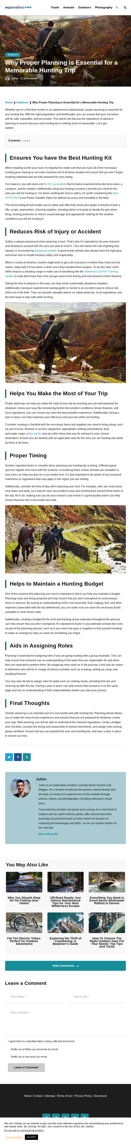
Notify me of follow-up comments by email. (34, 1049)
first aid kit (34, 433)
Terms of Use (65, 1095)
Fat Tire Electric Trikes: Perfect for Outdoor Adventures (24, 941)
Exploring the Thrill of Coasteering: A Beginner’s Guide (65, 941)
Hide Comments (64, 965)
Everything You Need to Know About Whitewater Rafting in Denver (107, 900)
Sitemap (50, 1095)
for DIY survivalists (55, 184)
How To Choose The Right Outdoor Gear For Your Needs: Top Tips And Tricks (107, 942)
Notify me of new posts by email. (29, 1056)
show (25, 140)
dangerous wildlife (45, 250)
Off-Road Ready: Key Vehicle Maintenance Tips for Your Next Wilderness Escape (65, 901)
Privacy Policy (83, 1095)
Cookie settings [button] (13, 1137)
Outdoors (13, 54)
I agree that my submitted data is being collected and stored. (41, 1041)
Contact (38, 1095)
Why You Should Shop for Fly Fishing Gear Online (24, 900)
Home (9, 102)
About (27, 1095)
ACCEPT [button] (31, 1137)
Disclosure (100, 1095)
